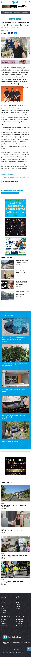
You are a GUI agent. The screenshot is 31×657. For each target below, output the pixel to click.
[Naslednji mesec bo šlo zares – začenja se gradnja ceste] (15, 497)
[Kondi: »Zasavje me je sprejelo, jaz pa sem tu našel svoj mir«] (7, 284)
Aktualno (12, 19)
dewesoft (13, 190)
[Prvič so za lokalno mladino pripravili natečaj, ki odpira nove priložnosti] (15, 547)
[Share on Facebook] (9, 33)
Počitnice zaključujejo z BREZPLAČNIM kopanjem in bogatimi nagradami (13, 338)
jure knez (20, 190)
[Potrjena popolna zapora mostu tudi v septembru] (7, 264)
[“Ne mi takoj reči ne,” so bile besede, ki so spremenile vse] (7, 274)
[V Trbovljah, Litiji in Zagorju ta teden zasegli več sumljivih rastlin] (15, 356)
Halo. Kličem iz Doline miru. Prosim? (11, 531)
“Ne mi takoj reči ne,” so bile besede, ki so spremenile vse (23, 272)
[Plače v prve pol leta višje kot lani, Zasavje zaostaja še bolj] (15, 407)
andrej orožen (5, 190)
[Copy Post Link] (12, 33)
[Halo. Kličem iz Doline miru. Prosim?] (15, 522)
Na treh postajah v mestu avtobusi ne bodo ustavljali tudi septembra (23, 293)
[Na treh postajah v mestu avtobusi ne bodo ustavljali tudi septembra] (7, 295)
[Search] (29, 2)
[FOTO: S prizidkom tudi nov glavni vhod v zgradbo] (15, 382)
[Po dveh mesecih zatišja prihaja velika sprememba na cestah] (15, 573)
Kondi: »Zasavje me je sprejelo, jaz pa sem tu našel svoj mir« (21, 283)
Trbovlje (18, 19)
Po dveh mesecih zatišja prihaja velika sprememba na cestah (12, 582)
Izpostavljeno (7, 483)
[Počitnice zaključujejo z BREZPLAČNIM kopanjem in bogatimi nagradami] (15, 330)
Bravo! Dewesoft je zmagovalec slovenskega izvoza (16, 177)
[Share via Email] (15, 33)
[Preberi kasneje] (29, 649)
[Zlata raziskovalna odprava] (15, 432)
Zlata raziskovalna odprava (10, 441)
